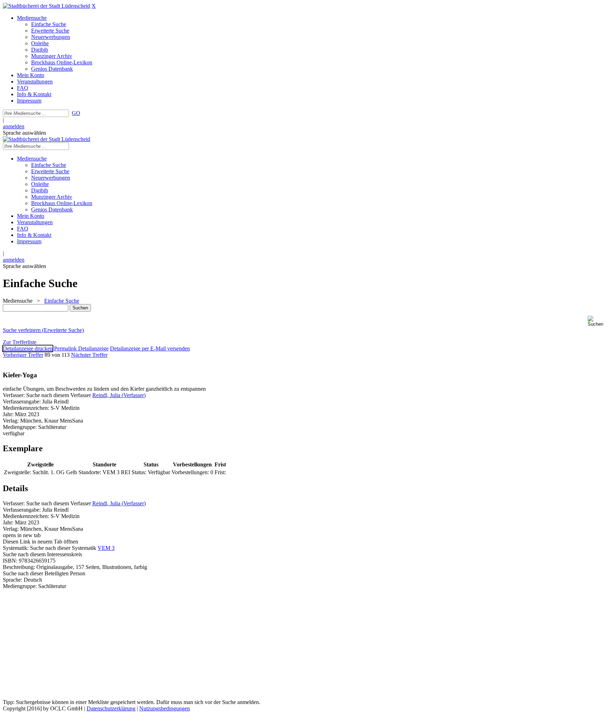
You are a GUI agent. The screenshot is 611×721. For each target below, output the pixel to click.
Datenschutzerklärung (111, 708)
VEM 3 (106, 548)
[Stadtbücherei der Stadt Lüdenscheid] (46, 6)
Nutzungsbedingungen (164, 708)
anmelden (13, 126)
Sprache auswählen (24, 133)
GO (76, 113)
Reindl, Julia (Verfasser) (119, 395)
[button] (598, 321)
